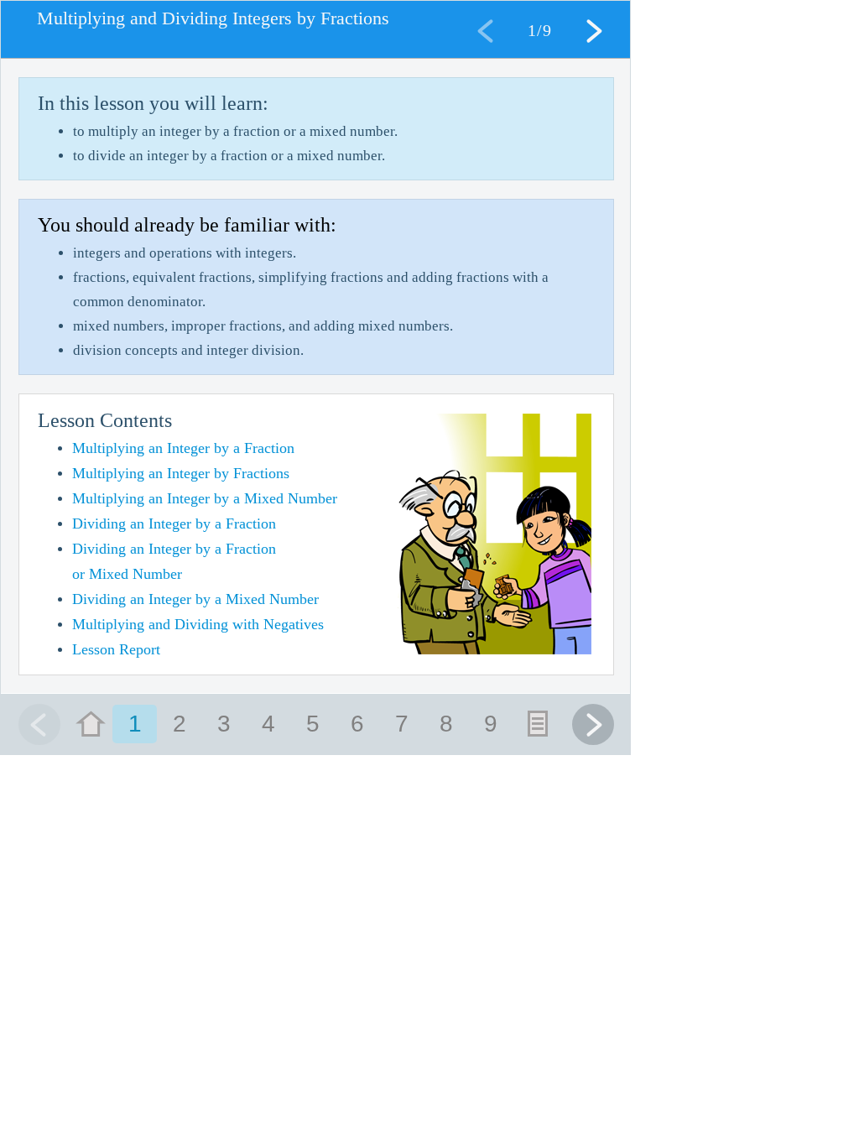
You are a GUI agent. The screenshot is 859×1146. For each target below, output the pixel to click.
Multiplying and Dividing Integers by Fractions (213, 18)
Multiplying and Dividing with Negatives (198, 624)
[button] (593, 30)
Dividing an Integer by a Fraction (174, 523)
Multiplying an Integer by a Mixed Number (204, 498)
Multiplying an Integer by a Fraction (183, 448)
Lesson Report (116, 649)
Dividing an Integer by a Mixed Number (195, 599)
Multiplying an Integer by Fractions (180, 473)
